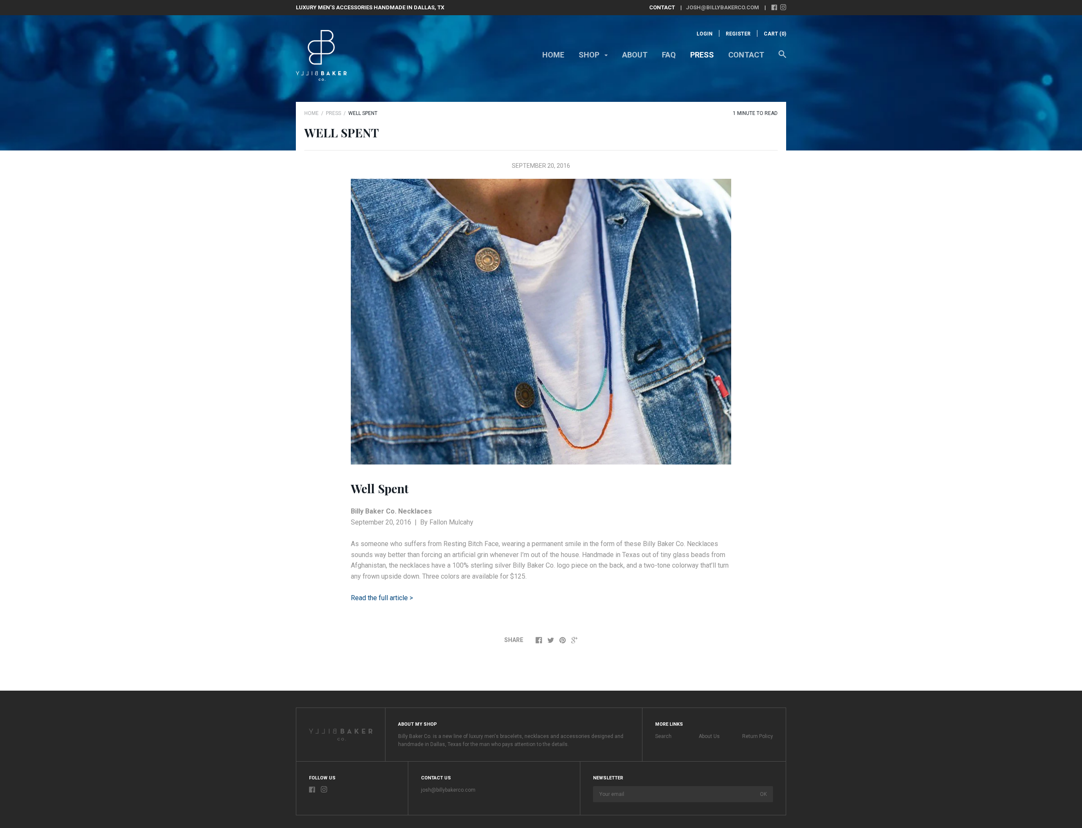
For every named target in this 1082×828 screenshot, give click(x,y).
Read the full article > (382, 598)
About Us (709, 736)
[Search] (782, 58)
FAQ (669, 54)
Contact (746, 54)
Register (738, 34)
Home (553, 54)
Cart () (775, 34)
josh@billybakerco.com (722, 7)
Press (702, 54)
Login (705, 34)
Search (663, 736)
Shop (590, 54)
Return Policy (757, 736)
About (635, 54)
